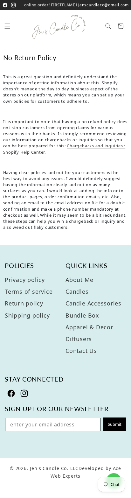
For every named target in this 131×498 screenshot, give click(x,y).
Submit (114, 424)
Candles (77, 291)
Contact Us (81, 350)
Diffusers (79, 339)
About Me (79, 280)
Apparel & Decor (89, 327)
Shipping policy (27, 315)
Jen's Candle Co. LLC (54, 468)
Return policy (24, 303)
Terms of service (28, 291)
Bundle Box (82, 315)
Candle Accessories (93, 303)
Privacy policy (25, 280)
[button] (7, 26)
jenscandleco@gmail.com (103, 5)
